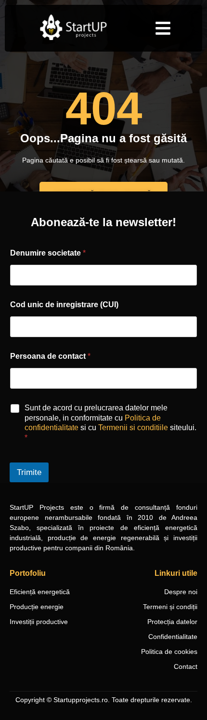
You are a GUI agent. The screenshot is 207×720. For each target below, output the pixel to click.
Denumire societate (48, 253)
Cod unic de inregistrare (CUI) (64, 304)
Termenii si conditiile (133, 427)
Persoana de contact (50, 356)
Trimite (29, 472)
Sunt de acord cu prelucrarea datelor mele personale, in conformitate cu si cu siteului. (110, 423)
